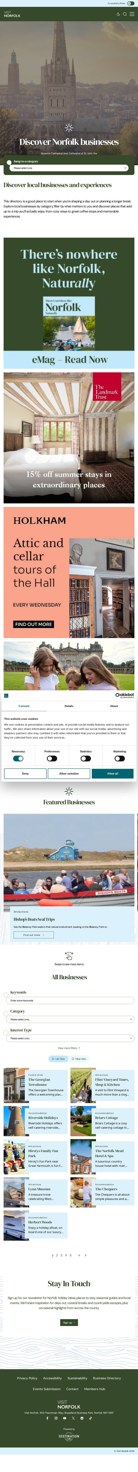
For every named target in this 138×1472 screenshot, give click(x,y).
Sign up (67, 1322)
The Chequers (106, 1189)
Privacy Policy (27, 1378)
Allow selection (69, 773)
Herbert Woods (40, 1222)
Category (17, 1011)
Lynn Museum (39, 1189)
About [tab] (114, 706)
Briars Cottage (106, 1118)
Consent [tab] (24, 706)
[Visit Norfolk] (12, 14)
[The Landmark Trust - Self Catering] (69, 437)
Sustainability (77, 1378)
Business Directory (107, 1378)
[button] (132, 14)
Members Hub (94, 1389)
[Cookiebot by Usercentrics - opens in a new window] (118, 695)
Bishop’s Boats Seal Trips (34, 919)
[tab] (67, 943)
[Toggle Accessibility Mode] (130, 3)
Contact (72, 1389)
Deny (25, 773)
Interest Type (21, 1030)
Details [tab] (69, 706)
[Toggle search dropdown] (125, 14)
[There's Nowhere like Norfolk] (69, 303)
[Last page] (85, 1255)
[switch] (52, 758)
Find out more (31, 935)
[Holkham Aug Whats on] (69, 572)
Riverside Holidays (43, 1118)
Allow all (112, 773)
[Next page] (78, 1255)
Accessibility (52, 1378)
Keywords (18, 992)
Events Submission (47, 1389)
